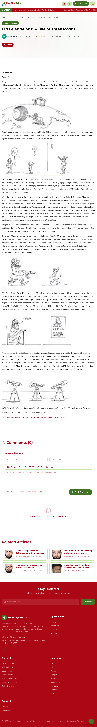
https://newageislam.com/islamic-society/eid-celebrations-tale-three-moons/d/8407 (37, 417)
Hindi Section (7, 675)
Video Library (7, 667)
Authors (54, 629)
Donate (5, 706)
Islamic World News (10, 678)
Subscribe (88, 602)
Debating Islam (8, 686)
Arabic (53, 671)
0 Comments (76, 36)
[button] (19, 467)
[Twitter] (10, 649)
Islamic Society (17, 17)
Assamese (55, 682)
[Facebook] (4, 649)
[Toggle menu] (92, 3)
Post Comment (82, 492)
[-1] (30, 467)
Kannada (54, 686)
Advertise (6, 710)
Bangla (54, 675)
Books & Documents (11, 682)
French (54, 694)
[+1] (33, 467)
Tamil (53, 678)
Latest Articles (8, 663)
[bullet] (41, 467)
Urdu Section (7, 671)
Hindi (53, 667)
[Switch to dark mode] (69, 3)
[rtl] (24, 467)
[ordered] (38, 467)
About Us (55, 626)
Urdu (53, 663)
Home (4, 17)
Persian (54, 690)
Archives (54, 633)
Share (9, 45)
